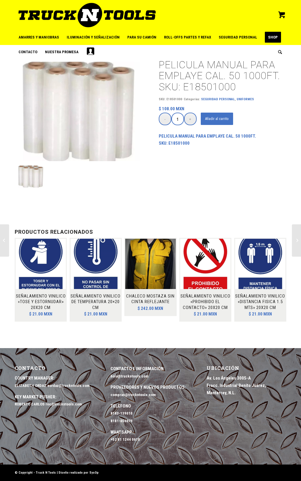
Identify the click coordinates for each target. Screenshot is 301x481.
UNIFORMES (245, 99)
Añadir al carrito (216, 119)
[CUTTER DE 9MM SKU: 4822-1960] (4, 240)
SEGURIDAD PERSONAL (218, 99)
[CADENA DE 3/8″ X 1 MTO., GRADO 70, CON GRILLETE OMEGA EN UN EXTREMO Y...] (296, 240)
